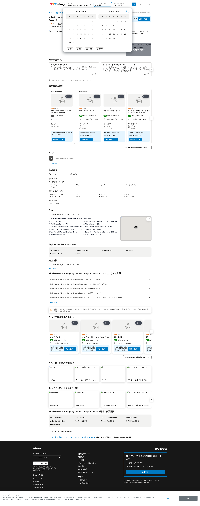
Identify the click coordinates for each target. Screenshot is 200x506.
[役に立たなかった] (95, 74)
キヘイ (91, 437)
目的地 (70, 3)
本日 (71, 49)
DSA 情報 (81, 466)
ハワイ (75, 437)
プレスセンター (38, 487)
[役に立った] (93, 74)
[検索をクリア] (90, 4)
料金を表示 (143, 19)
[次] (128, 11)
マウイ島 (83, 437)
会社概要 (81, 460)
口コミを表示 (53, 163)
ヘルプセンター (83, 480)
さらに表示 (52, 268)
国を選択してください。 (41, 453)
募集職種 (36, 481)
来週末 (101, 49)
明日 (80, 49)
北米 (60, 437)
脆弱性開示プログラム (85, 472)
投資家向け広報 (38, 484)
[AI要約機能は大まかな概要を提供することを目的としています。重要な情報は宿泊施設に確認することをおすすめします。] (49, 80)
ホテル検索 (52, 437)
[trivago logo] (57, 4)
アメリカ (67, 437)
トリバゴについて (39, 478)
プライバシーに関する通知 (87, 463)
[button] (138, 36)
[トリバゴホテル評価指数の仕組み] (76, 158)
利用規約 (81, 457)
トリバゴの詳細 (83, 483)
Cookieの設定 (82, 469)
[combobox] (80, 5)
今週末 (90, 49)
